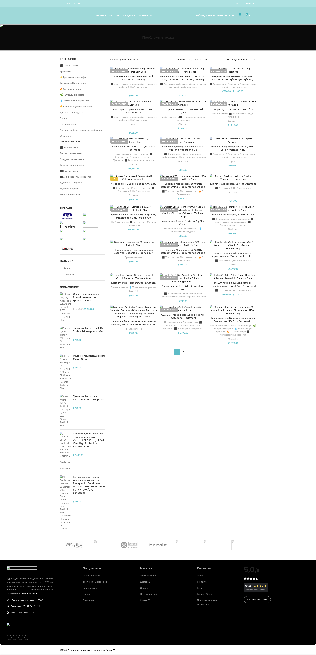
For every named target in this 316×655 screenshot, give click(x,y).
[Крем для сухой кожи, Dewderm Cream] (133, 276)
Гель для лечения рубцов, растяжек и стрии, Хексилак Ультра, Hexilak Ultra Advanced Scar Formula (232, 256)
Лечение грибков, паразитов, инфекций (81, 129)
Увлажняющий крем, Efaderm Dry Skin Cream (183, 222)
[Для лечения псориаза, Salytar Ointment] (233, 177)
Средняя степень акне (72, 159)
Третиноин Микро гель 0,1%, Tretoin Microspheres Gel (88, 330)
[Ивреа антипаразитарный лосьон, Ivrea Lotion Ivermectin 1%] (233, 140)
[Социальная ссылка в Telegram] (231, 3)
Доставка (145, 581)
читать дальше (29, 593)
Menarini (233, 192)
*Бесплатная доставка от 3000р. (28, 600)
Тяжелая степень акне (72, 165)
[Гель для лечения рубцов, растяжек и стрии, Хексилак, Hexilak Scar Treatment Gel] (233, 276)
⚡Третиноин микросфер (73, 77)
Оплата (144, 587)
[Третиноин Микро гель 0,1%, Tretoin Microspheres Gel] (65, 338)
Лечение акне (90, 587)
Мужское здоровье (70, 188)
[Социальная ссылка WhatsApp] (223, 3)
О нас (200, 575)
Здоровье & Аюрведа (71, 182)
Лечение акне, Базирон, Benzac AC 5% (232, 214)
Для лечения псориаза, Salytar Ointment (233, 183)
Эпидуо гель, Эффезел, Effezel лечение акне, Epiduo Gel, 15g (86, 297)
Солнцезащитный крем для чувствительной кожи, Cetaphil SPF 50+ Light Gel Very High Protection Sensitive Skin (88, 440)
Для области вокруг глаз (72, 112)
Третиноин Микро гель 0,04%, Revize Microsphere (88, 398)
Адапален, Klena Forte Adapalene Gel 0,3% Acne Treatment (183, 316)
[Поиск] (188, 15)
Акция (67, 268)
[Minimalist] (158, 545)
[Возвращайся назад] (138, 37)
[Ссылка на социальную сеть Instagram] (219, 3)
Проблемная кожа (70, 141)
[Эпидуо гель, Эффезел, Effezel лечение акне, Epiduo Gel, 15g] (65, 306)
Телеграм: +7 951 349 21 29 (25, 606)
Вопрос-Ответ (204, 594)
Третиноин (65, 71)
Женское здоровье (70, 194)
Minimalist (233, 339)
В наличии (69, 273)
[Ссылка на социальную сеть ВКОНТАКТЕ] (227, 3)
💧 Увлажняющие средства (74, 100)
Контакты (202, 581)
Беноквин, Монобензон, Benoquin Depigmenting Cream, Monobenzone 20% (183, 187)
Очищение (65, 135)
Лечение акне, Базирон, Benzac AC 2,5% (133, 183)
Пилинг (64, 118)
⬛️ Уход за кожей (69, 65)
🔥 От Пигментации (70, 89)
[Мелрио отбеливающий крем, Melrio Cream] (65, 372)
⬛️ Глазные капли (69, 170)
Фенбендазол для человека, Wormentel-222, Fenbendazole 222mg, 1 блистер (183, 78)
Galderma (183, 161)
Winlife (133, 164)
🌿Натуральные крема (72, 94)
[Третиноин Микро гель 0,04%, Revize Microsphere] (65, 411)
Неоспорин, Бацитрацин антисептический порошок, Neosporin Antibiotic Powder (133, 323)
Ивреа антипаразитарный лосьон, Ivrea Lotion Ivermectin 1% (232, 148)
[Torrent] (130, 545)
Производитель (148, 594)
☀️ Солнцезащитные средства (76, 106)
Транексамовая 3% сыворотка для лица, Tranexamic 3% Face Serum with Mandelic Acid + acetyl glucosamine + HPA (233, 322)
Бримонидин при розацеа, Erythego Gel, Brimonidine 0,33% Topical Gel (133, 216)
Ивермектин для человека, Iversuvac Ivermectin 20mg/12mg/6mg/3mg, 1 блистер (232, 79)
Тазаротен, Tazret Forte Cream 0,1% (232, 109)
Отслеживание (148, 575)
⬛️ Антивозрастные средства (75, 176)
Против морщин (68, 124)
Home (113, 59)
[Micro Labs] (186, 545)
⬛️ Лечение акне (69, 147)
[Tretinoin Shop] (102, 545)
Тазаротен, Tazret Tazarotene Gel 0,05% (183, 111)
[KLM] (242, 545)
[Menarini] (214, 545)
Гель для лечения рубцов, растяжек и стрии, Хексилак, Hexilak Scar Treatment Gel (233, 286)
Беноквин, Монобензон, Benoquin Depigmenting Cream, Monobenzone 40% (183, 253)
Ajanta (133, 124)
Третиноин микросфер (95, 581)
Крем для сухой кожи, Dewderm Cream (133, 282)
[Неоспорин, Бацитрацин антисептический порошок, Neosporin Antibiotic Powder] (133, 311)
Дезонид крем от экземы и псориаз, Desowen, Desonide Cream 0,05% (133, 251)
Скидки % (145, 600)
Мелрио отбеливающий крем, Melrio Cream (89, 357)
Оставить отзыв (257, 599)
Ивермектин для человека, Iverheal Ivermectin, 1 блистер (133, 78)
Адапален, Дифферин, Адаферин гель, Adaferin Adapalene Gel (183, 148)
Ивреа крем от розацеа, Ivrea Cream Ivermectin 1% (133, 111)
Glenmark (183, 124)
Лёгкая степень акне (71, 153)
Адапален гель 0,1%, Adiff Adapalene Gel (183, 287)
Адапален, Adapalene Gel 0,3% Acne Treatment (133, 148)
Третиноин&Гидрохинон (73, 83)
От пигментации (91, 575)
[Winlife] (74, 545)
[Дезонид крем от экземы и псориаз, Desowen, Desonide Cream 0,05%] (133, 243)
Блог (199, 587)
